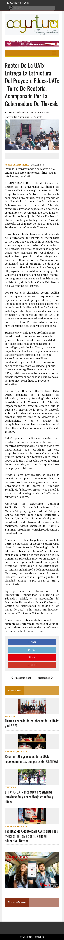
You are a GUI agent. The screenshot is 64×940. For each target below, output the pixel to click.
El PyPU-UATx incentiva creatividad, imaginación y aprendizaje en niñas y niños (29, 796)
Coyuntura (39, 937)
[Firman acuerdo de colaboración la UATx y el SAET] (32, 711)
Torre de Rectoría (39, 112)
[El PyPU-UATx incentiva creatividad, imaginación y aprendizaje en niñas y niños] (32, 783)
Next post (44, 677)
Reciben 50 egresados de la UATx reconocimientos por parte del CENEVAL (31, 758)
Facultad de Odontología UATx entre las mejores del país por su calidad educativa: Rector (31, 835)
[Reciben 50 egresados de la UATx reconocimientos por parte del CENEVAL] (32, 747)
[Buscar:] (32, 7)
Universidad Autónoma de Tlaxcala (23, 116)
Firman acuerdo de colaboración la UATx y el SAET (32, 723)
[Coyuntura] (32, 24)
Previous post (22, 677)
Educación (22, 112)
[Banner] (32, 44)
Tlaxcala (10, 716)
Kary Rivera (22, 165)
